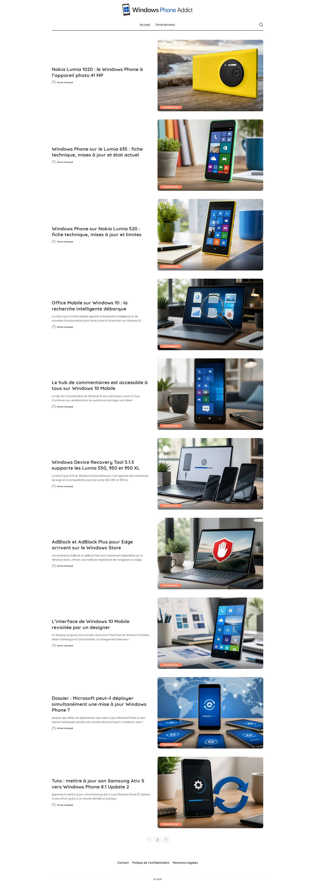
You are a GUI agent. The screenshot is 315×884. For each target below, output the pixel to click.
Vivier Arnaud (65, 82)
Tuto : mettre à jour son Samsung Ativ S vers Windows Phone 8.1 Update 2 (98, 784)
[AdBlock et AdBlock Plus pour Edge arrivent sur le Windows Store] (210, 553)
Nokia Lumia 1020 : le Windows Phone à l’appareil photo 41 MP (97, 72)
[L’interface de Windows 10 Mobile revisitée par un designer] (210, 633)
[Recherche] (261, 24)
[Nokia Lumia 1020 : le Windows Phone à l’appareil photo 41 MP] (210, 75)
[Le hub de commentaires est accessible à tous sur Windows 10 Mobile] (210, 394)
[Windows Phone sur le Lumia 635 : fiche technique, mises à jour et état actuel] (210, 155)
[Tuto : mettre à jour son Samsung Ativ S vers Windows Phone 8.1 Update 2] (210, 792)
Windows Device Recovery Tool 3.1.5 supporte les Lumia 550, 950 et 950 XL (96, 465)
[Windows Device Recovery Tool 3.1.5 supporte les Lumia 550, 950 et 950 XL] (210, 474)
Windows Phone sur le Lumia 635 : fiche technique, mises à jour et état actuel (97, 152)
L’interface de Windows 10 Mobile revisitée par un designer (90, 624)
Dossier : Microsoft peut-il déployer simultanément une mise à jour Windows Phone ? (99, 704)
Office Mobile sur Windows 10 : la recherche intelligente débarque (90, 306)
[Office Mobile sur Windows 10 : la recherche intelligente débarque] (210, 314)
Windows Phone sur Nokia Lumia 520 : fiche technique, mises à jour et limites (96, 232)
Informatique (170, 346)
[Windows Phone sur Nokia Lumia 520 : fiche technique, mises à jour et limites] (210, 234)
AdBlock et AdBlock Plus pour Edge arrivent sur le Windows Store (92, 545)
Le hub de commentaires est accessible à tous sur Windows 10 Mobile (100, 385)
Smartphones (170, 107)
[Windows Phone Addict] (157, 10)
